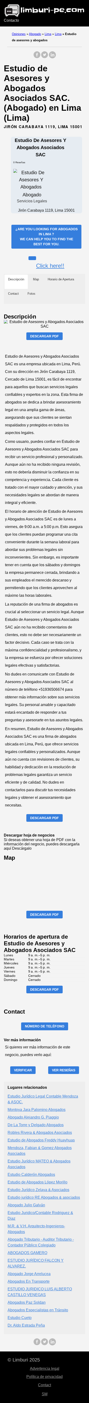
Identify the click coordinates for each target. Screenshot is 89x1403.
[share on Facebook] (37, 57)
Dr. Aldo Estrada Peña (26, 1325)
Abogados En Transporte (29, 1281)
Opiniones (19, 34)
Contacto (11, 20)
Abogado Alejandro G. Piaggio (33, 1117)
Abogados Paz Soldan (27, 1302)
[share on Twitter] (44, 57)
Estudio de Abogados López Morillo (37, 1182)
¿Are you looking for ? (46, 236)
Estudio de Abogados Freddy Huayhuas (41, 1140)
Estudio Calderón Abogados (31, 1175)
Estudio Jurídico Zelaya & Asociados (38, 1190)
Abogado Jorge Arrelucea (29, 1274)
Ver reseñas (63, 1070)
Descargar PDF (44, 336)
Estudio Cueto (20, 1318)
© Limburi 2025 (24, 1359)
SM (44, 1394)
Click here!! (50, 265)
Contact (44, 1385)
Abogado (35, 34)
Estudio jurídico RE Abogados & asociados (44, 1197)
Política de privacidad (44, 1377)
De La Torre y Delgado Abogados (36, 1125)
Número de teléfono (44, 1026)
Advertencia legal (44, 1368)
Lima (48, 34)
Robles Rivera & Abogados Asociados (40, 1133)
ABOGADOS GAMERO (27, 1253)
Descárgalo (22, 848)
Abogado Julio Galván (26, 1205)
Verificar (23, 1070)
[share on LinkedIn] (52, 57)
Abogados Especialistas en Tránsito (38, 1310)
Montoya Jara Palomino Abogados (37, 1110)
